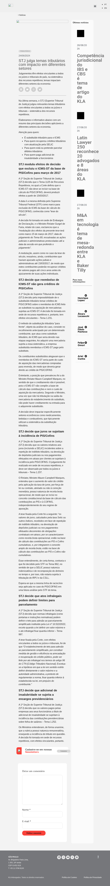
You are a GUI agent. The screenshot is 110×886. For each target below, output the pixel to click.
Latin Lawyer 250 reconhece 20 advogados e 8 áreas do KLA (88, 158)
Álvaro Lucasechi (83, 315)
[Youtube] (68, 857)
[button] (21, 89)
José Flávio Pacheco (82, 329)
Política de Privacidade (93, 877)
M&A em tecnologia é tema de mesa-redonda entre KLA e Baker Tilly (88, 243)
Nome (26, 810)
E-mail (26, 821)
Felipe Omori (81, 344)
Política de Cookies (69, 877)
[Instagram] (63, 857)
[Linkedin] (59, 857)
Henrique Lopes (83, 299)
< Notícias (22, 15)
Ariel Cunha (81, 357)
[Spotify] (77, 857)
